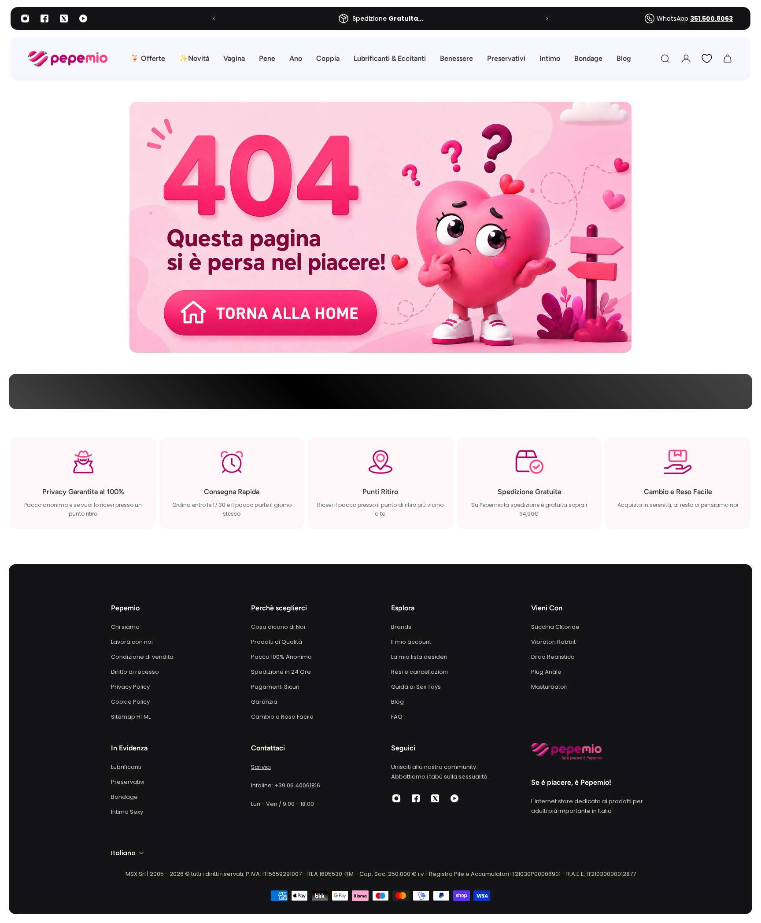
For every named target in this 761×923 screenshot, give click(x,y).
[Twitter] (64, 18)
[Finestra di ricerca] (665, 58)
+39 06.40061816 (297, 785)
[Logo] (67, 59)
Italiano (123, 853)
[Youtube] (83, 18)
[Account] (686, 58)
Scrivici (261, 767)
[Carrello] (727, 58)
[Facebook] (44, 18)
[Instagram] (25, 18)
